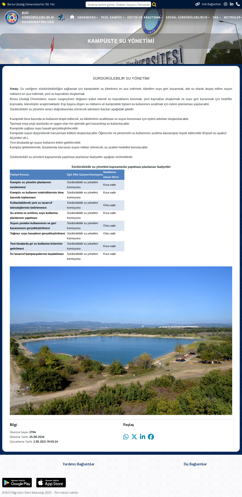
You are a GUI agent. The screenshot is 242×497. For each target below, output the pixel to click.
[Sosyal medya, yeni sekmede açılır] (225, 4)
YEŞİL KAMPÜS (111, 17)
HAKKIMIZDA (87, 17)
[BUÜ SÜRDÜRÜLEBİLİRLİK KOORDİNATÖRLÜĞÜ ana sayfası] (12, 17)
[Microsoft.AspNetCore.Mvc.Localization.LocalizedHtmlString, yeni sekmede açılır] (17, 482)
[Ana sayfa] (72, 17)
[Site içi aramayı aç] (154, 4)
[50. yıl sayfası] (61, 17)
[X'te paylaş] (134, 437)
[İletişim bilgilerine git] (238, 4)
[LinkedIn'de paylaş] (142, 437)
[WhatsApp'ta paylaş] (126, 437)
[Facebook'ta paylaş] (151, 437)
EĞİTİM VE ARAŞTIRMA (144, 17)
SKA (216, 17)
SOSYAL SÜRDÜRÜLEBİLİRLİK (186, 17)
